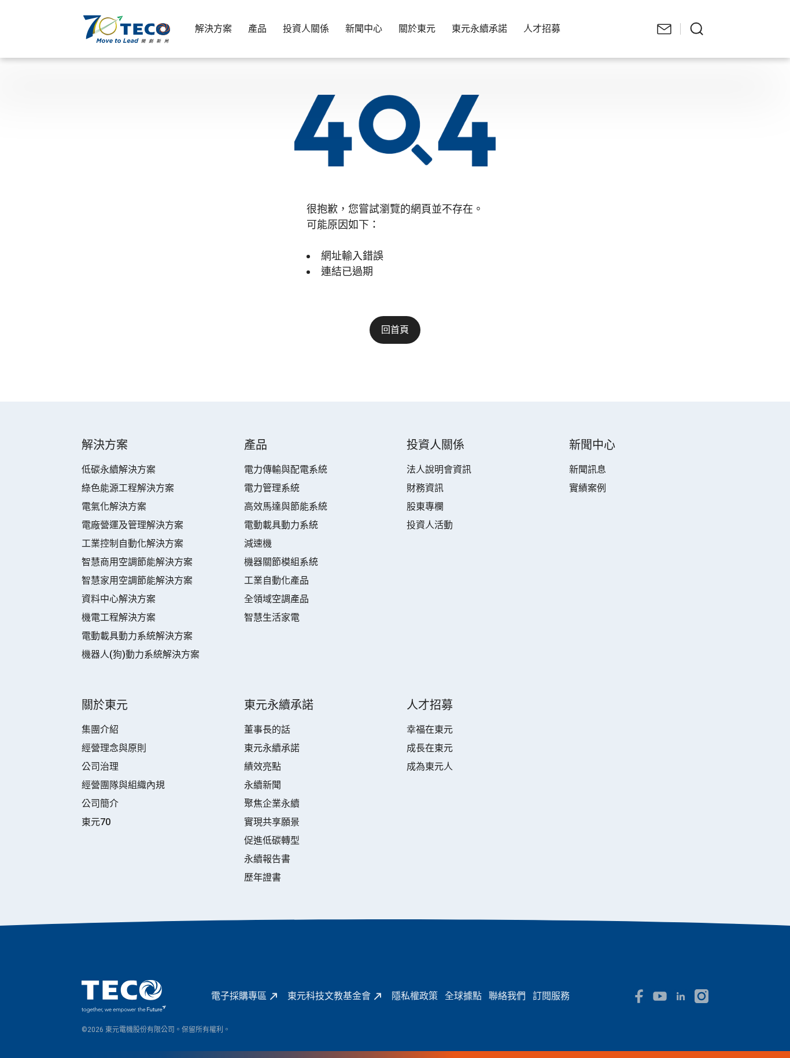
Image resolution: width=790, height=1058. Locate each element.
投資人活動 (430, 524)
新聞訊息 (587, 469)
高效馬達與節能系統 (285, 506)
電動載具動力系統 (281, 524)
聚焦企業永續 (272, 803)
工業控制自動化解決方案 (132, 543)
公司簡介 (100, 803)
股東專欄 (425, 506)
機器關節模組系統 (281, 561)
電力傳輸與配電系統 (285, 469)
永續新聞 (262, 784)
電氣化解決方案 (114, 506)
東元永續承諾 (272, 748)
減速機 (258, 543)
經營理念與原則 (114, 748)
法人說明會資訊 (439, 469)
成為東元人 (430, 766)
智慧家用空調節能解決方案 (137, 580)
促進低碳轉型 (272, 840)
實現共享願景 (272, 821)
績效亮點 (262, 766)
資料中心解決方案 (119, 598)
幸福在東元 (430, 729)
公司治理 (100, 766)
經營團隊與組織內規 (123, 784)
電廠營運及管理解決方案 (132, 524)
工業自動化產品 (276, 580)
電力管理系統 (272, 487)
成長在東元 (430, 748)
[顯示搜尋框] (696, 28)
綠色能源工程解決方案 (128, 487)
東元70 (96, 821)
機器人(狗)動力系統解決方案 (141, 654)
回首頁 (395, 329)
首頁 (91, 20)
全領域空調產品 (276, 598)
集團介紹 (100, 729)
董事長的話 (267, 729)
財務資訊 (425, 487)
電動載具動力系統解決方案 (137, 635)
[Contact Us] (664, 28)
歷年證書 (262, 877)
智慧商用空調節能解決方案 (137, 561)
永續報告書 (267, 858)
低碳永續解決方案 (119, 469)
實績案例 (587, 487)
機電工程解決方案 (119, 617)
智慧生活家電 (272, 617)
